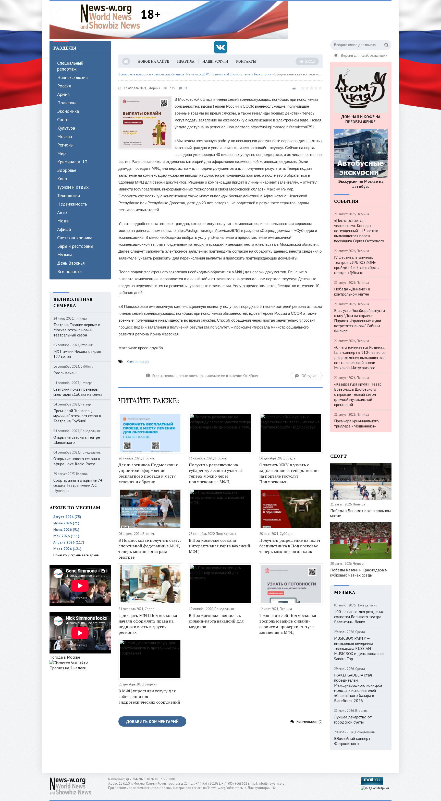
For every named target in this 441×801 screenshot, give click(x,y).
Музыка (64, 254)
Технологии (68, 195)
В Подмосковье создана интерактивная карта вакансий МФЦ (219, 545)
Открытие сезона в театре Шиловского (76, 440)
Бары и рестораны (75, 246)
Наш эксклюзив (72, 77)
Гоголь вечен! (65, 372)
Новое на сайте (153, 61)
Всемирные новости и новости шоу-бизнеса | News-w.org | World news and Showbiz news (184, 74)
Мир (61, 153)
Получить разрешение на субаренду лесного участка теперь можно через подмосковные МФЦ (215, 473)
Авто (62, 212)
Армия (63, 94)
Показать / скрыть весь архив (76, 555)
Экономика (68, 111)
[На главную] (110, 16)
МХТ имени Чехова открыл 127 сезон (77, 354)
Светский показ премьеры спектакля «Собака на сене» (77, 392)
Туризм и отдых (73, 187)
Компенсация (137, 361)
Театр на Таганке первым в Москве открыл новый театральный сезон (76, 329)
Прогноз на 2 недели (68, 667)
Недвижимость (72, 204)
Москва (64, 136)
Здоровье (66, 170)
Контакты (246, 61)
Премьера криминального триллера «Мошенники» (356, 423)
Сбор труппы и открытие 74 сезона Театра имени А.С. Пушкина (77, 485)
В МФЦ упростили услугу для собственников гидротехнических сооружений (149, 696)
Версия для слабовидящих (364, 55)
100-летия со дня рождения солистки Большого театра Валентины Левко (359, 616)
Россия (64, 86)
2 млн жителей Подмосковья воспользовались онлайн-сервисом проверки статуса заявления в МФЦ (287, 624)
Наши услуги (215, 61)
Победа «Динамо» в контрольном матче (352, 291)
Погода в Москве (65, 657)
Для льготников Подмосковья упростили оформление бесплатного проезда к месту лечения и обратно (148, 473)
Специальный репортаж (70, 66)
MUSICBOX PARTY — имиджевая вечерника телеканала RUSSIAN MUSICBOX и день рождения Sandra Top (359, 648)
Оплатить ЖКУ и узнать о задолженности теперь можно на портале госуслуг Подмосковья (288, 473)
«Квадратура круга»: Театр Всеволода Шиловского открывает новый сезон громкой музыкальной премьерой (358, 394)
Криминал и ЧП (72, 162)
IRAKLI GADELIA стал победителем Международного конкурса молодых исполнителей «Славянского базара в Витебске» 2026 (358, 687)
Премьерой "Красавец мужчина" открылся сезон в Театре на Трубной (77, 415)
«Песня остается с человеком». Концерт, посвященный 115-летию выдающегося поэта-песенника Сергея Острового (359, 230)
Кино (62, 179)
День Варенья (71, 263)
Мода (63, 221)
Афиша (64, 229)
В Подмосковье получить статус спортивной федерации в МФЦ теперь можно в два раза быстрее (149, 548)
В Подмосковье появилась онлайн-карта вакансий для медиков (216, 621)
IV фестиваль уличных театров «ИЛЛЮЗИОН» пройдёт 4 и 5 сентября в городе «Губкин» (356, 265)
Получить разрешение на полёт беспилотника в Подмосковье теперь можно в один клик (290, 545)
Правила (185, 61)
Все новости (69, 271)
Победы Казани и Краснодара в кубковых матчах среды (358, 572)
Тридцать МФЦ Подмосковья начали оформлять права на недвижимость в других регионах (147, 624)
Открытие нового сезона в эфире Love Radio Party (76, 461)
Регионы (65, 145)
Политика (67, 103)
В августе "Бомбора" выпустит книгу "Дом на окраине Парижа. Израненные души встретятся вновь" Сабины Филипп (360, 320)
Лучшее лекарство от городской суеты (353, 719)
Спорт (63, 119)
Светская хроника (74, 238)
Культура (66, 128)
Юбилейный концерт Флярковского (352, 741)
